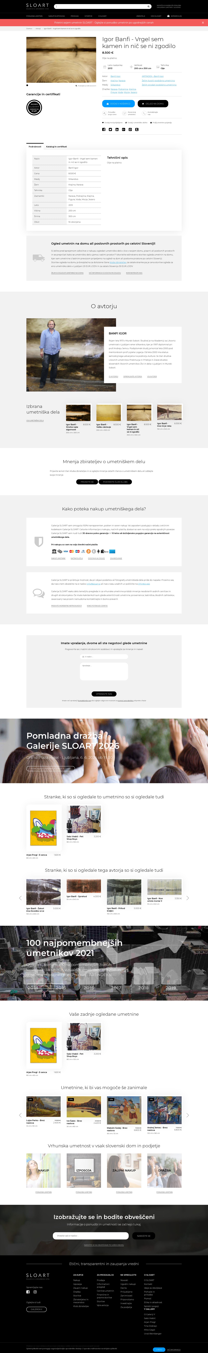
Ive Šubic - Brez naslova (84, 1106)
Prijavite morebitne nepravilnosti (66, 606)
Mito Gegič (149, 1330)
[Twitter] (111, 129)
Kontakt (148, 1284)
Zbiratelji (140, 16)
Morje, (127, 92)
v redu (159, 1350)
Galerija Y (36, 1309)
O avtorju (113, 376)
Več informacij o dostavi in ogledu (105, 273)
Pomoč (147, 1298)
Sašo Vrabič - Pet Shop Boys (84, 819)
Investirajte (126, 1303)
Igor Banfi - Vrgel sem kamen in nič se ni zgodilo (139, 413)
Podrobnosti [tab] (35, 147)
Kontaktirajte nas (134, 273)
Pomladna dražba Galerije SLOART (51, 769)
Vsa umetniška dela (35, 420)
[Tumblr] (137, 129)
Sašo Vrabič (150, 1318)
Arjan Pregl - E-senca (43, 828)
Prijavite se (87, 482)
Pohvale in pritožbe (149, 1293)
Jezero (134, 92)
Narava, (114, 89)
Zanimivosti (126, 1296)
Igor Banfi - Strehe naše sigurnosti (78, 413)
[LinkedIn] (117, 129)
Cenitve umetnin (105, 1291)
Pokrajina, (123, 89)
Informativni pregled (103, 1285)
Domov (29, 28)
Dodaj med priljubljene (113, 123)
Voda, (120, 92)
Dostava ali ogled (96, 558)
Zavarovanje (116, 558)
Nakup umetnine (58, 558)
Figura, (114, 92)
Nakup (76, 1280)
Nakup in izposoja (57, 16)
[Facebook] (104, 129)
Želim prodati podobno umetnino (159, 85)
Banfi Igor (115, 76)
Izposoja (77, 1284)
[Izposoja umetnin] (84, 1170)
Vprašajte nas (104, 694)
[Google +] (124, 129)
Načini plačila (77, 558)
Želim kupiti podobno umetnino (158, 81)
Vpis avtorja (103, 1305)
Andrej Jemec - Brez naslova (164, 1110)
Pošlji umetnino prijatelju (162, 123)
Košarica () (176, 16)
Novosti (124, 1280)
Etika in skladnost (153, 1302)
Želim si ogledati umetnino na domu (67, 273)
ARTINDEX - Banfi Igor (153, 76)
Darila (123, 1288)
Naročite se (143, 1236)
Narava (122, 81)
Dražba (77, 1292)
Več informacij (173, 1350)
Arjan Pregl (150, 1322)
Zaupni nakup (80, 1288)
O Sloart (102, 16)
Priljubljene (126, 1292)
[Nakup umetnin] (43, 1170)
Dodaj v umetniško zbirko (137, 123)
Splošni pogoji (151, 1306)
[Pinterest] (130, 129)
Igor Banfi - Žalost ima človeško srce (43, 892)
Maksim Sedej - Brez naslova (124, 1110)
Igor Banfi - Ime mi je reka (169, 412)
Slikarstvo (115, 85)
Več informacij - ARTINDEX (45, 986)
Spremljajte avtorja (132, 376)
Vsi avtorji (152, 376)
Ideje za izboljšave (153, 1288)
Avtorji (38, 28)
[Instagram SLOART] (35, 1291)
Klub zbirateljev (81, 1306)
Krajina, (114, 81)
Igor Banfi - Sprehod (84, 886)
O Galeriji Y (149, 1314)
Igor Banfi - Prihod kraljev (124, 892)
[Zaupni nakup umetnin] (124, 1170)
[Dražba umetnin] (164, 1170)
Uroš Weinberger (153, 1334)
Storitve (88, 16)
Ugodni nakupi (128, 1284)
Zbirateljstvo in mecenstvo (80, 1301)
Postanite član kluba (115, 482)
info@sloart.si (94, 584)
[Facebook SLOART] (27, 1291)
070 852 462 (144, 584)
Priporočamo (127, 1299)
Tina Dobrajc (150, 1326)
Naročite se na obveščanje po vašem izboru (104, 1245)
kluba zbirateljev (118, 262)
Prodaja (75, 16)
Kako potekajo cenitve (97, 606)
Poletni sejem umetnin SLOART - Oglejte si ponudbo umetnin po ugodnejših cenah (104, 22)
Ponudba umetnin (34, 16)
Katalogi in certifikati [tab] (56, 147)
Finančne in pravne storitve (104, 1296)
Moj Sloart (156, 16)
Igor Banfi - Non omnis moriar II (164, 887)
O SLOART (149, 1280)
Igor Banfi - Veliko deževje (108, 413)
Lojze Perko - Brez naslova (43, 1106)
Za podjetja (126, 1307)
